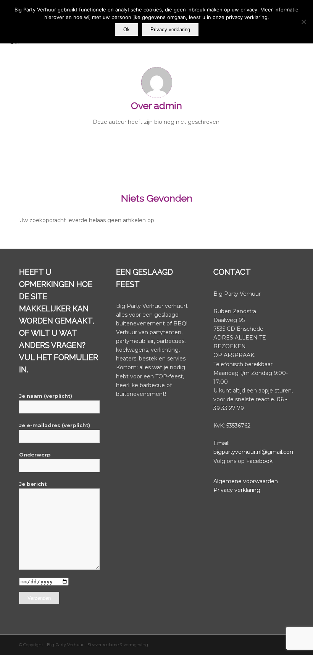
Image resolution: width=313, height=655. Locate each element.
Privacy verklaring (236, 490)
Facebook (259, 461)
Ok (126, 29)
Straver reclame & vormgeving (117, 644)
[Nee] (303, 22)
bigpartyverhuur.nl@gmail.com (254, 451)
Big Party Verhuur (66, 644)
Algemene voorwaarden (245, 481)
